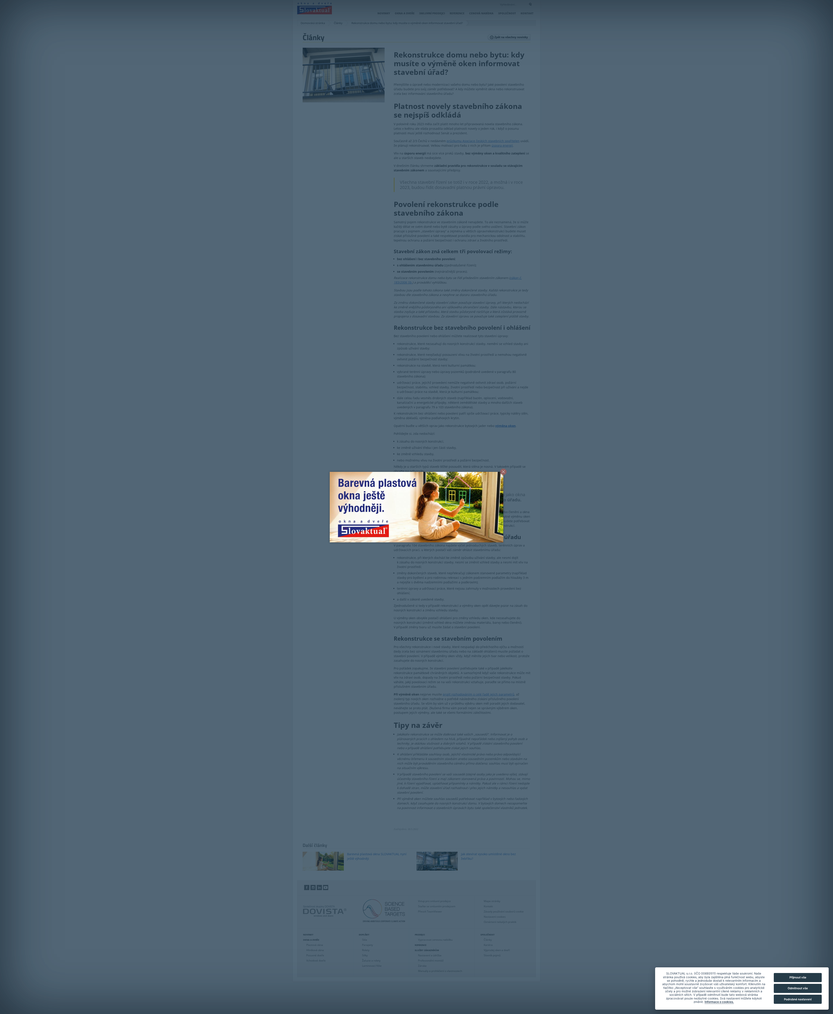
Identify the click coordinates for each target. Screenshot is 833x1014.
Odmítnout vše (798, 988)
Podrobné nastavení (798, 999)
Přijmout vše (797, 977)
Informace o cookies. (719, 1002)
